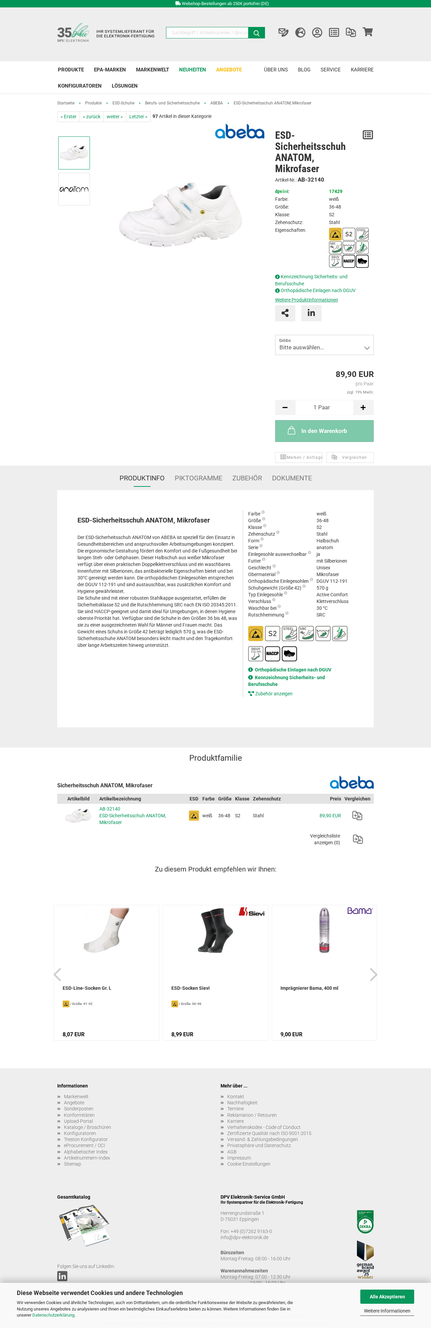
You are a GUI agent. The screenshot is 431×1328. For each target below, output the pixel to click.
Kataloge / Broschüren (87, 1127)
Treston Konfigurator (86, 1139)
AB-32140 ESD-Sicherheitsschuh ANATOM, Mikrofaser (132, 815)
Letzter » (138, 116)
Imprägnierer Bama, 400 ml (309, 988)
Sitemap (72, 1164)
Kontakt (235, 1096)
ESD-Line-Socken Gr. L (87, 988)
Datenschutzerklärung (53, 1315)
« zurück (91, 116)
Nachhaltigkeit (242, 1102)
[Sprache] (300, 32)
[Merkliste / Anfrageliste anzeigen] (334, 32)
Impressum (239, 1158)
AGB (232, 1152)
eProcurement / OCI (84, 1145)
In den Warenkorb (324, 431)
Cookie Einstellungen (248, 1164)
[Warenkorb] (367, 32)
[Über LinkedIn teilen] (311, 313)
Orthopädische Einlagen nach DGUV (318, 290)
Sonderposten (78, 1108)
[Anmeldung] (317, 32)
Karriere (362, 70)
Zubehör (247, 478)
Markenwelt (152, 70)
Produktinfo (142, 478)
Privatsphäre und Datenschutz (259, 1145)
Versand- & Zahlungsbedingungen (262, 1139)
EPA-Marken (110, 70)
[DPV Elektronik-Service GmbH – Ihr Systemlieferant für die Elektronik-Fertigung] (106, 34)
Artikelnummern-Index (87, 1158)
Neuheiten (192, 70)
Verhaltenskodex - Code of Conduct (264, 1127)
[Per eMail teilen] (285, 313)
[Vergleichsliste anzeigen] (350, 32)
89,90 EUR (330, 815)
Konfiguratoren (80, 86)
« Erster (68, 116)
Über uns (276, 70)
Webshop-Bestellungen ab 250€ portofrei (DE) (225, 3)
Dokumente (292, 478)
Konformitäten (79, 1115)
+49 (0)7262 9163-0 (251, 1231)
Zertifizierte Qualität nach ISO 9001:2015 (269, 1133)
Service (331, 70)
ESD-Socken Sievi (190, 988)
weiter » (115, 116)
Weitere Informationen (387, 1311)
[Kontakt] (283, 32)
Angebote (229, 70)
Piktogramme (198, 478)
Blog (304, 70)
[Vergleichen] (357, 815)
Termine (235, 1108)
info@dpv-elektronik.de (244, 1237)
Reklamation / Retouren (252, 1115)
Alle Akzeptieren (387, 1296)
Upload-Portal (78, 1121)
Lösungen (125, 86)
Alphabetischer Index (86, 1152)
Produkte (71, 70)
